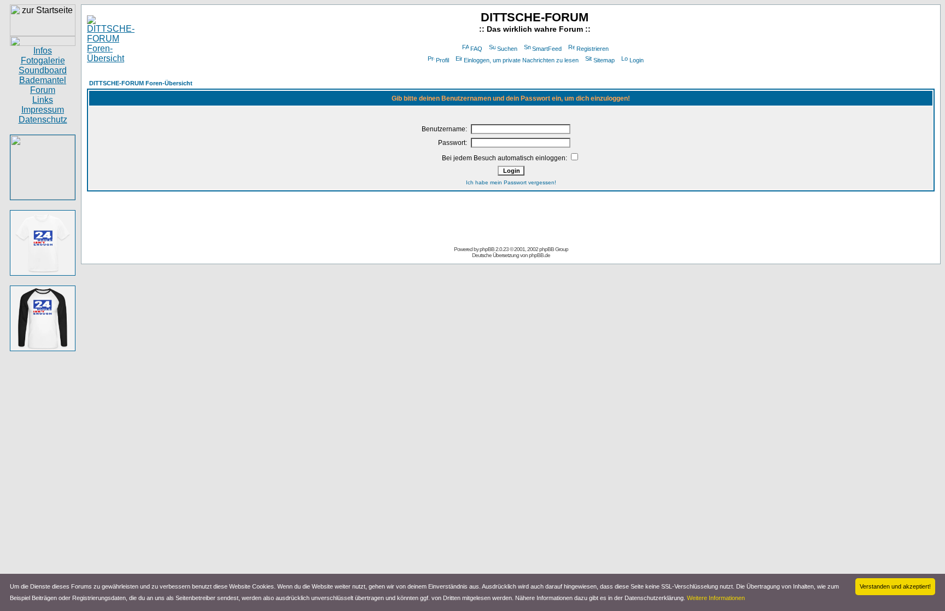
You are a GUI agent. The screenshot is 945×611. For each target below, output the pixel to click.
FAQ (476, 48)
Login (636, 60)
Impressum (42, 109)
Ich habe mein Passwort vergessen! (511, 182)
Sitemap (604, 60)
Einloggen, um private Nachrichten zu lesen (521, 60)
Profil (442, 60)
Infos (42, 50)
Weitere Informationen (716, 598)
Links (42, 99)
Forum (42, 90)
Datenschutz (43, 119)
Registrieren (592, 48)
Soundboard (43, 70)
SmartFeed (547, 48)
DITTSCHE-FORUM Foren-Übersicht (140, 83)
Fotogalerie (43, 60)
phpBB (487, 249)
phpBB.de (539, 255)
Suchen (507, 48)
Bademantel (42, 80)
